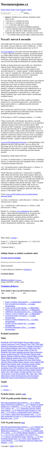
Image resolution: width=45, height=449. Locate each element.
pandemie (20, 360)
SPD (15, 368)
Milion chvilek (38, 356)
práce (32, 362)
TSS (7, 372)
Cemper (37, 342)
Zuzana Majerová (20, 378)
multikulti (8, 358)
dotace (20, 346)
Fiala (19, 348)
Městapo (17, 356)
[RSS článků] (29, 13)
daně (41, 344)
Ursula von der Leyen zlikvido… (22, 308)
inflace (26, 350)
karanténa (20, 352)
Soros (11, 368)
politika (15, 362)
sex (6, 366)
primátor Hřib (39, 362)
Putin (8, 364)
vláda (31, 374)
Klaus (32, 352)
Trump (3, 372)
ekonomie (36, 346)
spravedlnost (33, 368)
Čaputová (23, 344)
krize (14, 354)
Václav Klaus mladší (18, 374)
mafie (39, 354)
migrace (23, 356)
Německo (31, 358)
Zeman (11, 378)
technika (20, 370)
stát (39, 368)
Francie (24, 348)
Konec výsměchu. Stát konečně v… (23, 302)
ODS (8, 360)
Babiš (15, 342)
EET (25, 346)
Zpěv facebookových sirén (12, 416)
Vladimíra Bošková (9, 286)
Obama (3, 360)
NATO (24, 358)
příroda (3, 364)
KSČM (22, 354)
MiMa (12, 446)
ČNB (32, 344)
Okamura (13, 360)
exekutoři (8, 348)
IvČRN (32, 350)
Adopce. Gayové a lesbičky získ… (22, 314)
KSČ (18, 354)
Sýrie (9, 370)
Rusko (38, 364)
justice (14, 352)
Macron (33, 354)
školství (13, 370)
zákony (7, 376)
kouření (9, 354)
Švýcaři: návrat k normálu (11, 258)
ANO (11, 342)
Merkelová (10, 356)
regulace (32, 364)
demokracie (5, 346)
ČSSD (37, 344)
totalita (33, 370)
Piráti (33, 360)
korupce (3, 354)
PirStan (38, 360)
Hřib (14, 350)
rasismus (13, 364)
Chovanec (20, 350)
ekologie (30, 346)
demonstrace (13, 346)
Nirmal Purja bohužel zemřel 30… (22, 310)
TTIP (11, 372)
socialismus (5, 368)
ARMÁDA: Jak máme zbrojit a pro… (24, 312)
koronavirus (38, 352)
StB (42, 368)
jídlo (9, 352)
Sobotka (34, 366)
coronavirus (11, 344)
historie (10, 350)
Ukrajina (23, 372)
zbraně (12, 376)
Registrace (18, 280)
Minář (3, 358)
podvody (4, 362)
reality (19, 364)
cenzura (3, 344)
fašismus (14, 348)
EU (42, 346)
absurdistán (5, 342)
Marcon (3, 356)
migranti (29, 356)
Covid (17, 344)
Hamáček (4, 350)
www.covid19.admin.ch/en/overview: (14, 142)
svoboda (14, 238)
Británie (20, 342)
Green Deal (37, 348)
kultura (28, 354)
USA (34, 372)
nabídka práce (17, 358)
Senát (3, 366)
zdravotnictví (34, 376)
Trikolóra (39, 370)
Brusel (26, 342)
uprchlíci (29, 372)
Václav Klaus (5, 374)
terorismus (26, 370)
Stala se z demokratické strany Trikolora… (23, 437)
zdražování (4, 378)
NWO (37, 358)
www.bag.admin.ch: (8, 52)
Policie (9, 362)
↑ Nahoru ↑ (6, 390)
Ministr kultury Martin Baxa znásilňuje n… (20, 404)
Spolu (27, 368)
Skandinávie (12, 366)
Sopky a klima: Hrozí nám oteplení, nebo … (23, 414)
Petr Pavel (27, 360)
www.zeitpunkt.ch (23, 211)
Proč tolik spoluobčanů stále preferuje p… (18, 403)
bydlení (31, 342)
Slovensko (20, 366)
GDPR (29, 348)
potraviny (26, 362)
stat (24, 394)
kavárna (26, 352)
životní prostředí (32, 378)
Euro (2, 348)
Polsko (20, 362)
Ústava (38, 372)
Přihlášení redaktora (8, 280)
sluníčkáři (27, 366)
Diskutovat (27, 269)
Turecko (16, 372)
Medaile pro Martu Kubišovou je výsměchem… (22, 405)
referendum (25, 364)
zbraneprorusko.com (22, 376)
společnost (20, 368)
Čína (28, 344)
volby (36, 374)
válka (27, 374)
